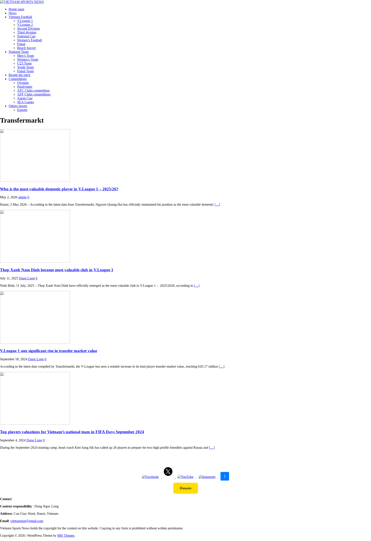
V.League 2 (25, 24)
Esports (22, 110)
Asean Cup (24, 98)
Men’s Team (25, 55)
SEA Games (25, 102)
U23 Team (24, 63)
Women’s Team (27, 59)
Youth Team (25, 67)
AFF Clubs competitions (33, 94)
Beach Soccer (26, 48)
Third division (26, 32)
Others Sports (18, 106)
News (13, 13)
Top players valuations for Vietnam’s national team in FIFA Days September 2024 (72, 432)
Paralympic (24, 86)
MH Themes (66, 535)
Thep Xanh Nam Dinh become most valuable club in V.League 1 (56, 270)
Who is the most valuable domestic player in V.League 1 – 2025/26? (59, 189)
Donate (186, 488)
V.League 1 (25, 21)
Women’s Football (29, 40)
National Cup (26, 36)
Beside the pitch (19, 75)
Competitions (18, 79)
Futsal (21, 44)
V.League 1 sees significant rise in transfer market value (48, 350)
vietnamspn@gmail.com (26, 521)
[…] (217, 204)
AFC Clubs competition (33, 90)
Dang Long (27, 278)
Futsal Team (25, 71)
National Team (19, 52)
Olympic (23, 83)
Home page (16, 9)
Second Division (28, 28)
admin (22, 197)
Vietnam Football (20, 17)
